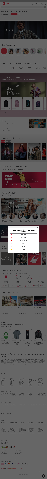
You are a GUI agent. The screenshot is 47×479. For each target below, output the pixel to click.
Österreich (23, 234)
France (23, 243)
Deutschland (23, 240)
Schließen (38, 227)
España (23, 249)
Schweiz (23, 237)
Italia (23, 246)
